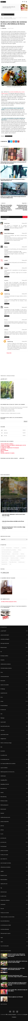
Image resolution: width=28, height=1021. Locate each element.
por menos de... (17, 547)
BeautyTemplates (12, 1014)
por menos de (3, 838)
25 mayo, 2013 (24, 223)
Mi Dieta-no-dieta (4, 800)
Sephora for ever (15, 553)
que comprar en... (4, 858)
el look (3, 547)
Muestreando (3, 809)
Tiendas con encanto (5, 912)
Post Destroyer (4, 846)
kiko (1, 747)
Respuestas (7, 339)
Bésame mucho (9, 547)
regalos (2, 871)
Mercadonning (3, 796)
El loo (2, 697)
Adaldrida (6, 293)
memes (2, 792)
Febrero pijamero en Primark (15, 996)
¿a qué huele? (15, 551)
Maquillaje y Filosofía (5, 784)
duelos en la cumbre (8, 17)
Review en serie (4, 562)
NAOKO (2, 451)
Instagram (14, 432)
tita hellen (6, 307)
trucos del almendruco (5, 921)
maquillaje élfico (4, 564)
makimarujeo (3, 776)
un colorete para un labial (6, 925)
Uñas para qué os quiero (6, 551)
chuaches (22, 558)
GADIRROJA (3, 449)
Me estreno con (4, 788)
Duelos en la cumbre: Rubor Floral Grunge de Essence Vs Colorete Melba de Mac (13, 197)
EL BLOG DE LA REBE (5, 446)
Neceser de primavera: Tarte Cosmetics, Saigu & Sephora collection (17, 976)
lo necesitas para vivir (21, 556)
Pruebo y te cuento (4, 854)
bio (1, 651)
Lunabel (6, 260)
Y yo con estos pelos (5, 945)
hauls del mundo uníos (5, 726)
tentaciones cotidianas (6, 553)
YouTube (14, 435)
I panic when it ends (12, 562)
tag (1, 887)
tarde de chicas (4, 892)
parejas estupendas (5, 821)
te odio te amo (3, 896)
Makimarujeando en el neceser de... (8, 771)
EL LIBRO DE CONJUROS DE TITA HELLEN (10, 447)
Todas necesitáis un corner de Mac (8, 556)
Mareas (6, 246)
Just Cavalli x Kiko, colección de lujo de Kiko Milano (17, 990)
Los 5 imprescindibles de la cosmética (9, 549)
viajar (2, 937)
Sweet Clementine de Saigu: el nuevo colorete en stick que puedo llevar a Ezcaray (17, 984)
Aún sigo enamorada (5, 643)
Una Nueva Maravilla (5, 929)
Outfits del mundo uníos (5, 817)
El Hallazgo (3, 688)
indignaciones (3, 738)
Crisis (2, 672)
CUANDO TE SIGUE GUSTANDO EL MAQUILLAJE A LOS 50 (13, 445)
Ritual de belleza (4, 879)
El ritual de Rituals (4, 705)
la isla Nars (24, 547)
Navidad (2, 813)
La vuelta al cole (4, 755)
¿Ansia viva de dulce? (5, 635)
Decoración (3, 680)
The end (2, 908)
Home (2, 17)
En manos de (3, 709)
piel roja (2, 825)
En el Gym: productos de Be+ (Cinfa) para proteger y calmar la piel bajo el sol (13, 180)
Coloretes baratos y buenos (6, 668)
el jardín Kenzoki (21, 562)
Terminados (3, 904)
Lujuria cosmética (5, 560)
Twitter (14, 430)
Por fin (2, 834)
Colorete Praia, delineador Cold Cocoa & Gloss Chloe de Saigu (17, 962)
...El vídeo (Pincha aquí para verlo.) (9, 601)
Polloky (6, 268)
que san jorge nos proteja (6, 863)
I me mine (22, 553)
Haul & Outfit (3, 722)
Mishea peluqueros (4, 805)
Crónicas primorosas (5, 676)
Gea (10, 564)
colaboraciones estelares (15, 560)
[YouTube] (26, 1)
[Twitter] (22, 1)
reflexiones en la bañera (5, 867)
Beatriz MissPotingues (9, 233)
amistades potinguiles (5, 639)
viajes (2, 941)
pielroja (19, 549)
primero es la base (5, 558)
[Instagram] (24, 1)
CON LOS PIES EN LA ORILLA (7, 443)
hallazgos (2, 717)
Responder (7, 229)
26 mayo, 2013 (24, 293)
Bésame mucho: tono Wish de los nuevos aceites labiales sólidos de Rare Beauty (16, 955)
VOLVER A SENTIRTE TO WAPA (7, 453)
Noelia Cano (7, 223)
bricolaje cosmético (4, 655)
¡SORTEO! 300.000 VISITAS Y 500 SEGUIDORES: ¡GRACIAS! (16, 969)
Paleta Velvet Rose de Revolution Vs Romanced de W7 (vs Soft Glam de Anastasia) (13, 162)
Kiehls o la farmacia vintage (6, 742)
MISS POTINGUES (4, 450)
